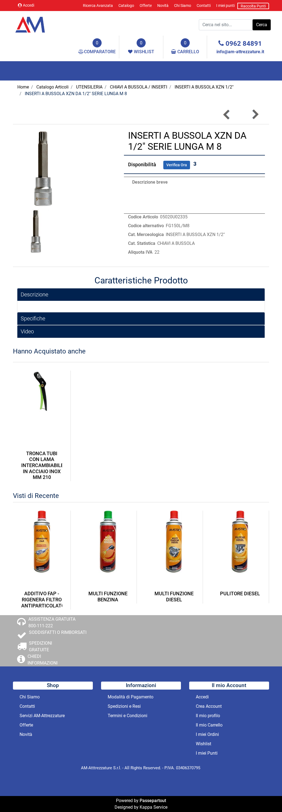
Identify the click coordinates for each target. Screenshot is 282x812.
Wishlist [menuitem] (203, 743)
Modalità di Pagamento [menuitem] (130, 697)
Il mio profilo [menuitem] (208, 715)
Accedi (28, 5)
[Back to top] (266, 796)
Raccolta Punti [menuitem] (253, 6)
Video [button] (27, 331)
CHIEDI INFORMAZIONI (43, 660)
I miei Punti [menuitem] (207, 753)
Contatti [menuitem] (204, 5)
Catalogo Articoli (52, 87)
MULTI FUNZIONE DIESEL (174, 596)
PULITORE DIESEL (240, 593)
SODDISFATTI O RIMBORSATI (57, 632)
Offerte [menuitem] (146, 5)
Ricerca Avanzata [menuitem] (98, 5)
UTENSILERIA (89, 87)
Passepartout (153, 800)
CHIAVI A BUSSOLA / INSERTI (138, 87)
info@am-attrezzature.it (240, 51)
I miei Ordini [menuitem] (207, 734)
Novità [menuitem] (163, 5)
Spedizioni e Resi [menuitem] (124, 706)
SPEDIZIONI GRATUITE (40, 646)
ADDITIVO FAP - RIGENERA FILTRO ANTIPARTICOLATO (41, 599)
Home (23, 87)
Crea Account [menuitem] (209, 706)
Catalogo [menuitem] (126, 5)
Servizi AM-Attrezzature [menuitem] (42, 715)
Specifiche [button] (33, 318)
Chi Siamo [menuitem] (182, 5)
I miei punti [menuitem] (225, 5)
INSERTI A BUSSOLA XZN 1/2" (204, 87)
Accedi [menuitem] (202, 697)
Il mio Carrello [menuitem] (209, 725)
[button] (262, 24)
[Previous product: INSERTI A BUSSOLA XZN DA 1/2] (227, 114)
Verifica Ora (176, 165)
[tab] (141, 294)
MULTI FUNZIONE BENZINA (108, 596)
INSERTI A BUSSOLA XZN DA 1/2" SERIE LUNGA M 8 (76, 93)
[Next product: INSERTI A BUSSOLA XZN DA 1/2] (255, 114)
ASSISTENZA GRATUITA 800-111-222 (51, 622)
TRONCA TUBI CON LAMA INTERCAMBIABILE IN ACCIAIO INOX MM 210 (41, 465)
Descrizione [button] (34, 294)
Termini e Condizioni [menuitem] (127, 715)
